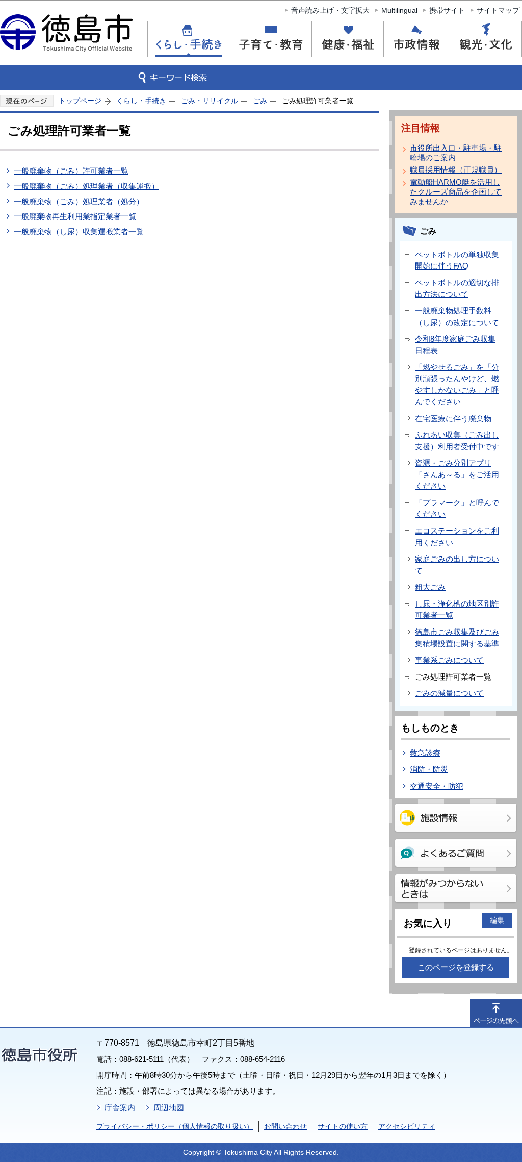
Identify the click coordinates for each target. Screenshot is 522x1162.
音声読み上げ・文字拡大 (330, 10)
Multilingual (399, 10)
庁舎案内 (120, 1107)
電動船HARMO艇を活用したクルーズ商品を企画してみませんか (456, 192)
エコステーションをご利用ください (457, 536)
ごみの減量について (449, 693)
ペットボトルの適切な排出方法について (457, 288)
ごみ (260, 100)
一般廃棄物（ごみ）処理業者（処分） (79, 201)
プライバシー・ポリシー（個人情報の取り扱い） (174, 1126)
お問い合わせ (285, 1126)
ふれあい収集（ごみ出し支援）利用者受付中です (457, 440)
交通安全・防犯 (436, 786)
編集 (497, 920)
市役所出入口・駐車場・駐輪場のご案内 (456, 152)
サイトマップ (498, 10)
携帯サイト (447, 10)
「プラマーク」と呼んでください (457, 508)
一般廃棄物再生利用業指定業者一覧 (75, 216)
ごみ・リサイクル (209, 100)
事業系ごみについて (449, 660)
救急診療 (425, 752)
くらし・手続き (141, 100)
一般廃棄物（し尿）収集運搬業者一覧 (79, 231)
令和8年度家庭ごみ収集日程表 (455, 344)
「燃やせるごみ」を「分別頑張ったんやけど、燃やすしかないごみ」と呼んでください (457, 384)
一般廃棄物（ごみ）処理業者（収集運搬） (86, 186)
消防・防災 (429, 769)
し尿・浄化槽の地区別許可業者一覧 (457, 609)
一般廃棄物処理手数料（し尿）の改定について (457, 316)
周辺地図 (168, 1107)
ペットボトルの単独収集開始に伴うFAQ (457, 260)
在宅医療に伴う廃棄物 (453, 418)
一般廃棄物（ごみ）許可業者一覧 (71, 170)
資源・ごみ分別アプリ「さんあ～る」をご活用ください (457, 474)
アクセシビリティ (406, 1126)
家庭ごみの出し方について (457, 564)
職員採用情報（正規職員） (456, 169)
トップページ (80, 100)
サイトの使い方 (343, 1126)
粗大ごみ (430, 587)
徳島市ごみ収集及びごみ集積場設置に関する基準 (457, 637)
